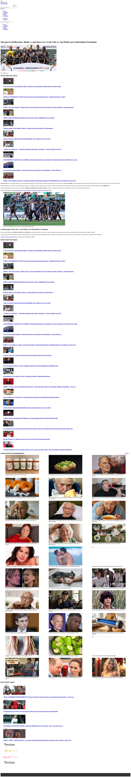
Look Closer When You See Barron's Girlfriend (16, 632)
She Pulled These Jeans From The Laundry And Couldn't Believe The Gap (21, 678)
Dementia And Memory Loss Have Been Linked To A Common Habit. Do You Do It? (65, 498)
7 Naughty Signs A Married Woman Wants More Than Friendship (107, 677)
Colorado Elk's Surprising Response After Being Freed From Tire (107, 566)
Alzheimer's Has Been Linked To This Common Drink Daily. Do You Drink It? (64, 610)
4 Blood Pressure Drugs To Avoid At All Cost (15, 474)
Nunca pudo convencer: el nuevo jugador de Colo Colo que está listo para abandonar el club (32, 190)
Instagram (5, 19)
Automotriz (5, 12)
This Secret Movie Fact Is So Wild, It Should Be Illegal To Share (63, 632)
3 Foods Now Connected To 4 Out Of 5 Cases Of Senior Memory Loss (65, 474)
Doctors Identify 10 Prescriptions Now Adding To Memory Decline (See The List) (21, 610)
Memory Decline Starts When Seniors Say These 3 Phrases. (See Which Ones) (64, 544)
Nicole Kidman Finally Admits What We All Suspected (18, 588)
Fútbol (4, 11)
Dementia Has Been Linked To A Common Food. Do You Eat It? (20, 520)
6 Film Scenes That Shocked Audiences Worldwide (104, 655)
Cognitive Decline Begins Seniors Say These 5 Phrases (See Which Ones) (108, 475)
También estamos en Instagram (7, 236)
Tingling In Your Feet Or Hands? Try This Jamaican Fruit (18, 655)
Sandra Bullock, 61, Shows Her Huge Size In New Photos (18, 566)
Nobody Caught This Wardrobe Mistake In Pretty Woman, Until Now (108, 588)
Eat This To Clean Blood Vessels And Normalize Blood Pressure (64, 655)
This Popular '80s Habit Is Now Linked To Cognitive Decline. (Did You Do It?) (21, 544)
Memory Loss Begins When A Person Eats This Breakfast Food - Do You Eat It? (108, 521)
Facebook (5, 18)
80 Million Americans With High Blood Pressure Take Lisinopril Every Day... (108, 498)
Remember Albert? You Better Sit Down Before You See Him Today (108, 610)
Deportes (5, 13)
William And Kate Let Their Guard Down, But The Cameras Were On (65, 677)
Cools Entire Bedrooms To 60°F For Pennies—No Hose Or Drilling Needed (107, 633)
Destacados (5, 16)
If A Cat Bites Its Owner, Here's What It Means (60, 588)
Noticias (5, 14)
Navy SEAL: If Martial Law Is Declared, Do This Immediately (106, 543)
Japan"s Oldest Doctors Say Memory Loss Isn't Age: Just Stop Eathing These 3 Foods (65, 521)
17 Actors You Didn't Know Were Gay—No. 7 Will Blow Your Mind (64, 566)
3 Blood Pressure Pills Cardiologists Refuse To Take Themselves (20, 497)
